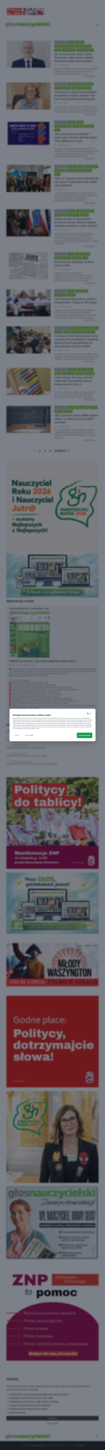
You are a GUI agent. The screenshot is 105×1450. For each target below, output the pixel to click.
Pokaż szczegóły (29, 735)
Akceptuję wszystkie (84, 735)
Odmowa (17, 735)
